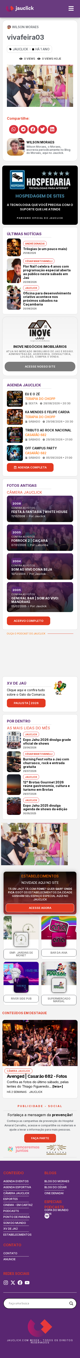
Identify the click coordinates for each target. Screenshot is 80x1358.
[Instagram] (5, 1282)
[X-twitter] (12, 1282)
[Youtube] (27, 1282)
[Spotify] (46, 1216)
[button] (13, 129)
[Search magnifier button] (71, 1303)
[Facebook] (20, 1282)
